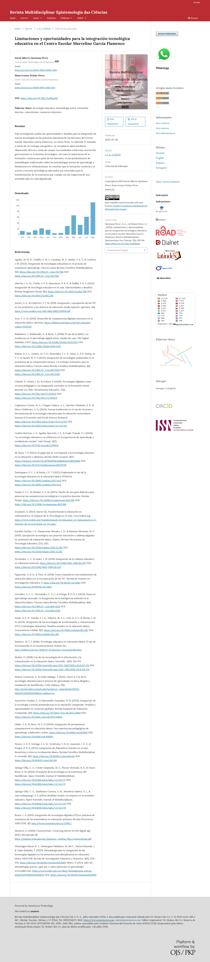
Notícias (51, 18)
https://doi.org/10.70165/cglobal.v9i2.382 (66, 630)
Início (18, 28)
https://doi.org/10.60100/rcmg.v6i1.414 (54, 756)
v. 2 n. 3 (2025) (43, 28)
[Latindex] (169, 260)
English (160, 157)
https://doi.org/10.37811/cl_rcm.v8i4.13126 (37, 606)
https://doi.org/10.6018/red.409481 (68, 732)
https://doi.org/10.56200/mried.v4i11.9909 (43, 862)
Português (161, 167)
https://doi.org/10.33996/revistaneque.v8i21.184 (48, 500)
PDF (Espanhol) (112, 121)
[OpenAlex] (164, 280)
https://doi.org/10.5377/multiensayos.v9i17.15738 (40, 465)
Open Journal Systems (167, 181)
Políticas (65, 18)
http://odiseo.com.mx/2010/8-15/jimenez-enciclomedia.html (48, 649)
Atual (12, 18)
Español (160, 162)
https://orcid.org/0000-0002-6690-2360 (36, 70)
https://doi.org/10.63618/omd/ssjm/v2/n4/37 (40, 780)
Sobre (80, 18)
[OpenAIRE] (164, 270)
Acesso (196, 2)
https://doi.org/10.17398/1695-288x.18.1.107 (63, 563)
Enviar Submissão (167, 33)
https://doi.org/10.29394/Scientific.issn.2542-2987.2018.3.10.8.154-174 (52, 669)
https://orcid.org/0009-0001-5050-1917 (35, 87)
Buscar (194, 18)
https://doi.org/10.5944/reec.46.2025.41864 (57, 712)
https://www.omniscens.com (99, 920)
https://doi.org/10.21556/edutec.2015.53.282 (39, 547)
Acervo (24, 18)
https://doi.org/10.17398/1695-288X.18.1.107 (38, 567)
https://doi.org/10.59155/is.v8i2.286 (67, 291)
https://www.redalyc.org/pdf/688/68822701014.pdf (42, 311)
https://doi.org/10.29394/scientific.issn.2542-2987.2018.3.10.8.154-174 (52, 665)
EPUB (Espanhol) (133, 121)
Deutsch (160, 153)
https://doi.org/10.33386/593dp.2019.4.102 (55, 342)
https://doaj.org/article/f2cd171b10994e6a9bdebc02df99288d (47, 460)
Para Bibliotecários (165, 133)
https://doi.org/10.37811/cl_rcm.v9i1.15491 (37, 370)
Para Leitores (162, 123)
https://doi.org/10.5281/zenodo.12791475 (37, 445)
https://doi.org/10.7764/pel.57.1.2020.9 (35, 393)
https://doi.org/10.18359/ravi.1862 (62, 582)
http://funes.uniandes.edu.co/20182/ (52, 823)
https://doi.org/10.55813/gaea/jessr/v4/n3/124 (41, 421)
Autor (36, 18)
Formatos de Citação (117, 250)
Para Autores (162, 128)
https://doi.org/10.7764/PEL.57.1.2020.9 (36, 397)
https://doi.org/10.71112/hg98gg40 (39, 98)
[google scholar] (161, 211)
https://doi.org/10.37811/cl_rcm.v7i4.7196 (41, 271)
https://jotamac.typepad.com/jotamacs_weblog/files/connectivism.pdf (53, 838)
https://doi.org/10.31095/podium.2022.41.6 (38, 480)
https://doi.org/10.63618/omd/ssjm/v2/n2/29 (40, 803)
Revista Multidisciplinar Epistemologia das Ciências (58, 12)
